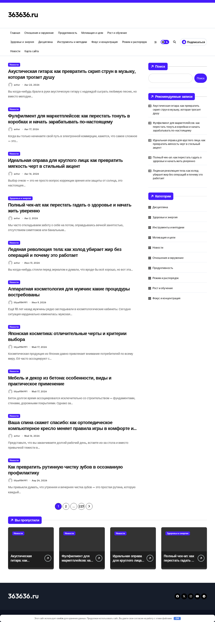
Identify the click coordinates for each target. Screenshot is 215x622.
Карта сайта (32, 51)
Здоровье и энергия (22, 42)
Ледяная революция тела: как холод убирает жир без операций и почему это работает (64, 252)
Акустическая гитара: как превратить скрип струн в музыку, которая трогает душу (177, 109)
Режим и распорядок (134, 42)
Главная (15, 32)
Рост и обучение (117, 32)
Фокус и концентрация (104, 42)
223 (81, 506)
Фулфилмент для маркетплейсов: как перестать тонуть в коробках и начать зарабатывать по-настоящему (69, 119)
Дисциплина (45, 42)
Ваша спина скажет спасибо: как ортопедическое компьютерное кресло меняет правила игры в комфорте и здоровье (71, 428)
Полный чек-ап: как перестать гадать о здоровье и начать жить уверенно (177, 159)
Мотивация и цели (92, 32)
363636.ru (23, 14)
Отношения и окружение (39, 32)
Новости (15, 51)
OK (177, 618)
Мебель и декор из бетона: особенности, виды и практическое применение (59, 381)
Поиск (160, 66)
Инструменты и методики (72, 42)
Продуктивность (67, 32)
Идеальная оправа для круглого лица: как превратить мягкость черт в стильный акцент (65, 163)
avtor (17, 84)
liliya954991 (20, 302)
